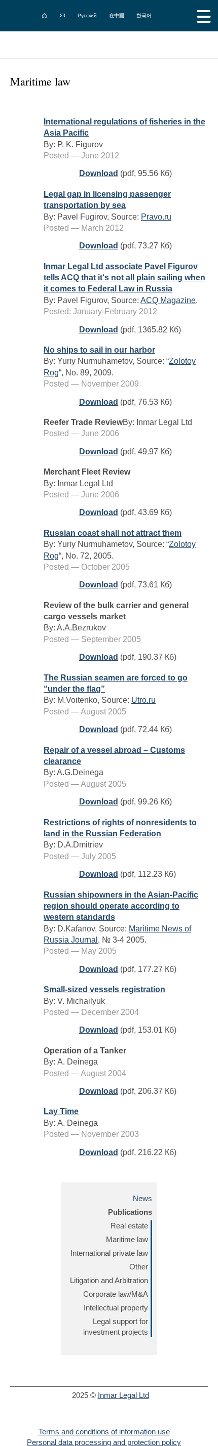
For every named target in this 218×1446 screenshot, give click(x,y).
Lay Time (61, 1111)
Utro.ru (143, 700)
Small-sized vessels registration (104, 989)
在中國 (116, 15)
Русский (87, 15)
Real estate (129, 1225)
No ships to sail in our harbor (99, 350)
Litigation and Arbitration (109, 1280)
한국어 (144, 15)
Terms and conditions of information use (104, 1431)
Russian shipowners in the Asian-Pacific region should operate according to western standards (121, 906)
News (142, 1198)
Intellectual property (116, 1307)
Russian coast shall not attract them (112, 533)
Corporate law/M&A (115, 1294)
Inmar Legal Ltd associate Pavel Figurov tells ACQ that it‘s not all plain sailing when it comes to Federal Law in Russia (124, 277)
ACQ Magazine (168, 300)
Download (98, 173)
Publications (130, 1212)
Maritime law (127, 1239)
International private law (109, 1253)
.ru (166, 216)
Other (138, 1266)
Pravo (151, 216)
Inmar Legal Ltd (123, 1395)
